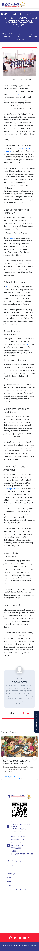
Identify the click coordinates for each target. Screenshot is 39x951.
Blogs (13, 34)
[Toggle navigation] (35, 4)
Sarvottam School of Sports (16, 889)
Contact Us (11, 885)
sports (12, 238)
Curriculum (11, 870)
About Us (10, 866)
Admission (10, 882)
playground (23, 94)
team (8, 287)
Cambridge (11, 874)
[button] (34, 758)
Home (5, 34)
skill (28, 344)
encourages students (12, 489)
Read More (8, 777)
